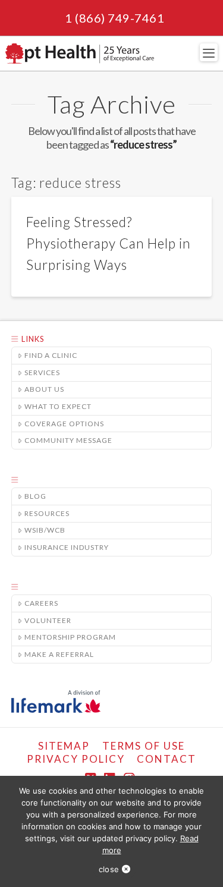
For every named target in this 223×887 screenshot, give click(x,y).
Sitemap (64, 746)
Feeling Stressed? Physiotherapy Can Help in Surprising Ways (108, 243)
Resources (47, 513)
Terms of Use (143, 746)
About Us (44, 389)
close (109, 869)
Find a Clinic (50, 355)
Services (42, 372)
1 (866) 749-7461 (114, 18)
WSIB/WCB (44, 530)
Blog (35, 496)
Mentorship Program (70, 637)
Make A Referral (59, 654)
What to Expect (58, 406)
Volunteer (47, 620)
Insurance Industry (66, 547)
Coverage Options (64, 423)
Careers (41, 603)
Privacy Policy (76, 759)
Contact (166, 759)
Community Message (68, 440)
